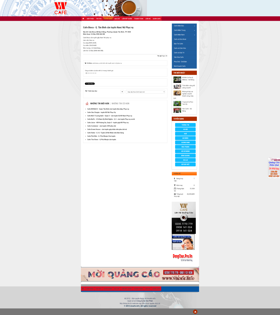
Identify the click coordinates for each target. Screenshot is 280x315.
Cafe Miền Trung (179, 30)
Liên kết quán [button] (127, 18)
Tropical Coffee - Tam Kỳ (188, 103)
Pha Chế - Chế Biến (180, 62)
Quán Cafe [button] (156, 18)
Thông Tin (185, 125)
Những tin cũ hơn (120, 103)
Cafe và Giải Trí (179, 53)
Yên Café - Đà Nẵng (187, 110)
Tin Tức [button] (99, 18)
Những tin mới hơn (99, 103)
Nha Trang (185, 147)
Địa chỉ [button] (117, 18)
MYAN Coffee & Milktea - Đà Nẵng (188, 79)
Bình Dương (185, 156)
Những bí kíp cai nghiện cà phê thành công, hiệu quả (183, 95)
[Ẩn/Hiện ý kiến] (122, 91)
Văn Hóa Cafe (179, 57)
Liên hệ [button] (147, 18)
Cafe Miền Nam (179, 35)
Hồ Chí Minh (185, 151)
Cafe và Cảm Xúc (180, 48)
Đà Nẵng (185, 138)
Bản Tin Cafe (178, 44)
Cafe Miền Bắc (179, 26)
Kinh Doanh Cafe (180, 66)
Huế (185, 134)
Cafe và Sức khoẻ (180, 39)
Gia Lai (185, 160)
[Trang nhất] (83, 18)
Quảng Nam (185, 142)
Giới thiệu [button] (90, 18)
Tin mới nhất (179, 73)
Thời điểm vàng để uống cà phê (188, 87)
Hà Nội (185, 129)
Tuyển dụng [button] (108, 18)
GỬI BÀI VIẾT (185, 164)
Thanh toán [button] (138, 18)
